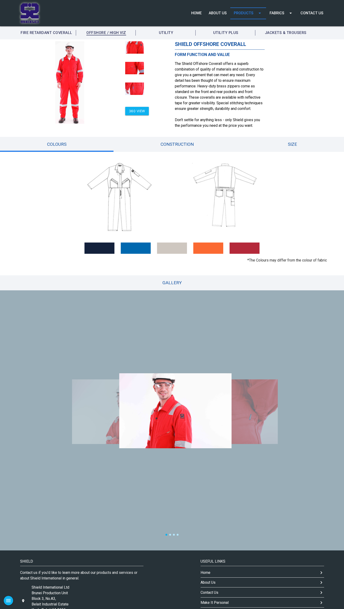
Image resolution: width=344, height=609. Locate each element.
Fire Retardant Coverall (46, 32)
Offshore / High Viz (106, 32)
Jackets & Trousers (286, 32)
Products (248, 13)
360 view (137, 111)
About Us (218, 13)
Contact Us (311, 13)
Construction (177, 144)
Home (196, 13)
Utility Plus (225, 32)
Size (292, 144)
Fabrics (281, 13)
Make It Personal (262, 602)
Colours (56, 144)
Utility (166, 32)
